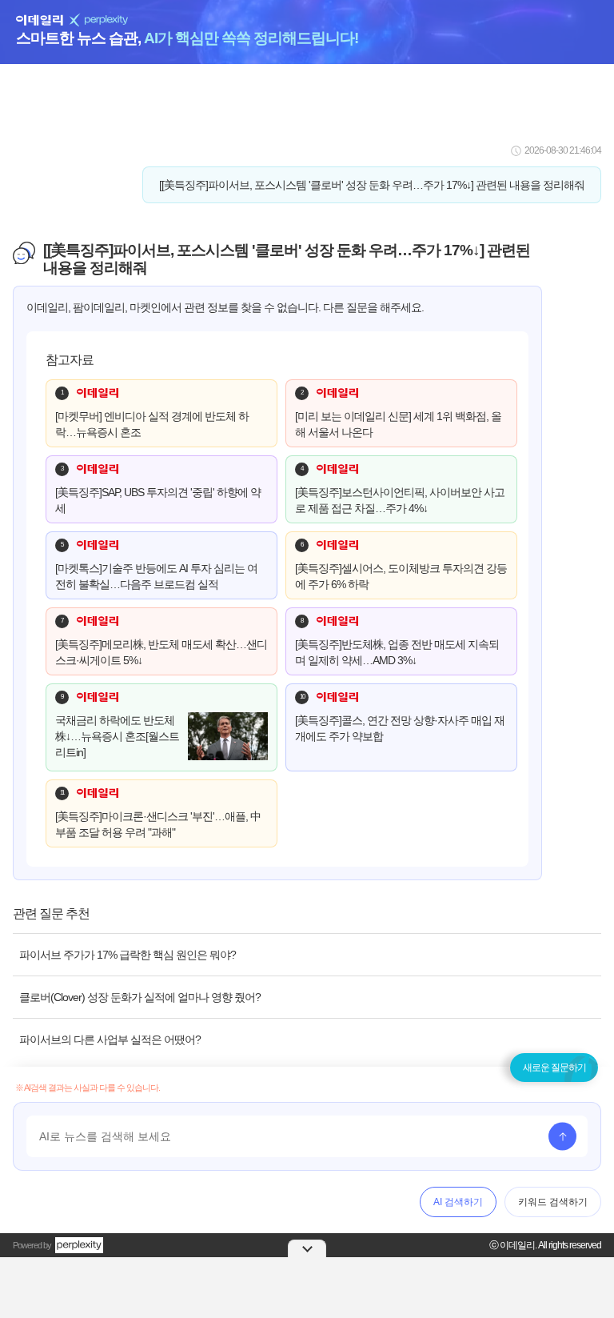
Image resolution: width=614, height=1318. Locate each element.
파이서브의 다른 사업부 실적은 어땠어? (110, 1039)
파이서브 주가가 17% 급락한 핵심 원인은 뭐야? (127, 954)
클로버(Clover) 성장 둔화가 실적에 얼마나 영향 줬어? (140, 997)
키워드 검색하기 (553, 1202)
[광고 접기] (307, 1248)
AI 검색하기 (458, 1202)
